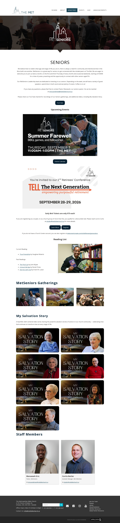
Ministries (72, 10)
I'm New (54, 10)
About (62, 10)
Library (91, 505)
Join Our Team (93, 501)
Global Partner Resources (96, 511)
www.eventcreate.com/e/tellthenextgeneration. (82, 233)
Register (66, 227)
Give (88, 10)
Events (81, 10)
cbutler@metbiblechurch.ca (55, 221)
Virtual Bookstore (94, 507)
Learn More (55, 227)
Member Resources (95, 509)
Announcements (99, 10)
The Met (73, 520)
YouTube (60, 103)
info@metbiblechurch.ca (32, 511)
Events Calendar (60, 161)
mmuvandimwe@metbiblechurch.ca (60, 92)
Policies (91, 503)
